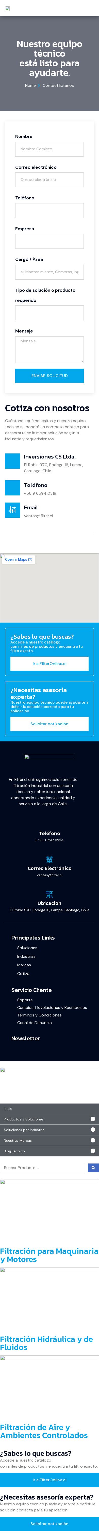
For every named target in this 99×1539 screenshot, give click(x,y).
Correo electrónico (36, 167)
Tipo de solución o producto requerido (45, 295)
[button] (49, 1119)
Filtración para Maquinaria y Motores (49, 1255)
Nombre (23, 136)
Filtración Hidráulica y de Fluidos (46, 1343)
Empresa (24, 229)
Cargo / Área (29, 259)
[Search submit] (93, 1167)
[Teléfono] (49, 824)
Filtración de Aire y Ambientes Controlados (44, 1431)
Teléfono (24, 198)
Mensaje (24, 331)
